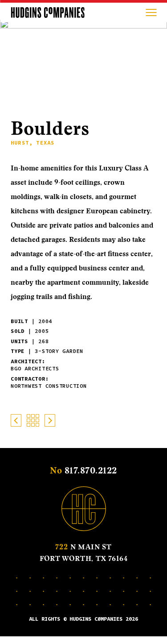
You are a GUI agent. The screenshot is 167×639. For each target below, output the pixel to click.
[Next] (149, 91)
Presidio (16, 420)
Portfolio (33, 420)
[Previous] (135, 91)
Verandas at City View (50, 420)
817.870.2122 (91, 470)
